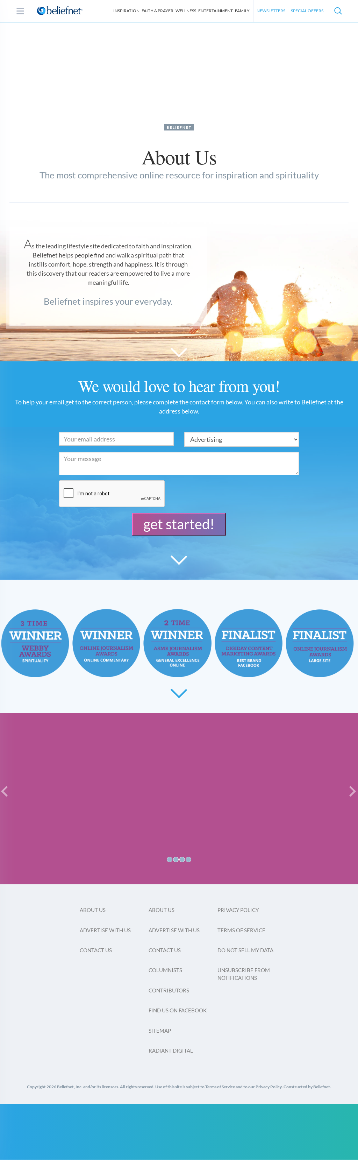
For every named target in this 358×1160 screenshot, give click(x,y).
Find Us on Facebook (178, 1010)
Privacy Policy (238, 910)
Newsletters (271, 10)
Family (242, 10)
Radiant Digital (171, 1050)
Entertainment (215, 10)
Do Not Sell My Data (245, 950)
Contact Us (96, 950)
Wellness (186, 10)
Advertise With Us (105, 930)
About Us (93, 910)
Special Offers (307, 10)
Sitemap (160, 1030)
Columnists (165, 970)
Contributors (169, 990)
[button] (338, 11)
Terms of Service (241, 930)
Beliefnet (179, 127)
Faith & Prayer (157, 10)
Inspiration (126, 10)
